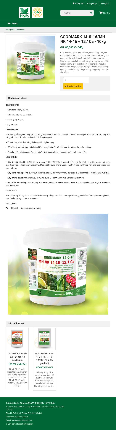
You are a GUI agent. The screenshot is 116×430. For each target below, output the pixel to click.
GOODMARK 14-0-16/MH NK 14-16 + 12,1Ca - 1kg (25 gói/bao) (44, 358)
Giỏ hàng (106, 13)
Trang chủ (10, 30)
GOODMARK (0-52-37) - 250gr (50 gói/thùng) (17, 356)
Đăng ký (104, 3)
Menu (14, 23)
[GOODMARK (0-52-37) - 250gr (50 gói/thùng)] (17, 339)
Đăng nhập (92, 3)
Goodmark (20, 30)
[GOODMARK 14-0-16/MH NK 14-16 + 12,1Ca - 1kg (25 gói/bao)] (44, 339)
